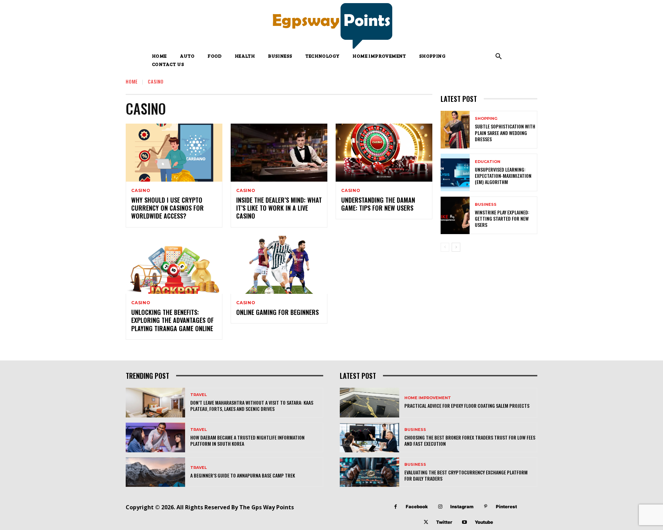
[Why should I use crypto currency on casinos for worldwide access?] (174, 153)
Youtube (484, 522)
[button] (498, 56)
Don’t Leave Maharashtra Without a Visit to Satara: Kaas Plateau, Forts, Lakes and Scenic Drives (251, 405)
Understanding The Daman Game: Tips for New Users (378, 203)
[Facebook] (396, 507)
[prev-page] (445, 247)
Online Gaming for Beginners (277, 312)
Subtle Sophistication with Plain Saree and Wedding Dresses (505, 132)
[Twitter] (426, 522)
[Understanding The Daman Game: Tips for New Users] (384, 153)
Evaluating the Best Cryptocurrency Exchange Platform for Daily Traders (466, 475)
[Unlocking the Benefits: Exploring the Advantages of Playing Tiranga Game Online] (174, 265)
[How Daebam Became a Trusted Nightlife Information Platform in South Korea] (155, 437)
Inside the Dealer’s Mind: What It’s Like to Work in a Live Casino (279, 208)
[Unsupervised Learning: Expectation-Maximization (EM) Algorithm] (455, 172)
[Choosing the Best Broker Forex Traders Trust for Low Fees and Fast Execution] (369, 437)
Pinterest (506, 506)
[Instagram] (440, 507)
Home (132, 81)
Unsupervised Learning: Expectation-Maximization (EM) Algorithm (503, 175)
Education (487, 162)
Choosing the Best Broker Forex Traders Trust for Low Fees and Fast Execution (469, 440)
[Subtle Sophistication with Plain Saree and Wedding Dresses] (455, 129)
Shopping (486, 119)
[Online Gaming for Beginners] (279, 265)
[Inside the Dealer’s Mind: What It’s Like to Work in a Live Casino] (279, 153)
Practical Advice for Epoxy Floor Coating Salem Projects (466, 405)
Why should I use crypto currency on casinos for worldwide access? (167, 208)
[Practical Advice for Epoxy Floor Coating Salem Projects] (369, 402)
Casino (141, 191)
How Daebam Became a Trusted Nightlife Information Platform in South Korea (247, 440)
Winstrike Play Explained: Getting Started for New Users (502, 218)
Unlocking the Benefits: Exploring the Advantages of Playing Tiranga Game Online (172, 320)
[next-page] (456, 247)
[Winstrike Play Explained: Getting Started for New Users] (455, 215)
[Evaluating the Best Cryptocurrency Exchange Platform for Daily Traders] (369, 472)
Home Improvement (427, 398)
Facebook (417, 506)
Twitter (444, 522)
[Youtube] (465, 522)
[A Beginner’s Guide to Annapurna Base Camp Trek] (155, 472)
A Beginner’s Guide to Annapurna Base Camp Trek (242, 475)
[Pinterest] (486, 507)
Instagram (461, 506)
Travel (198, 395)
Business (486, 204)
